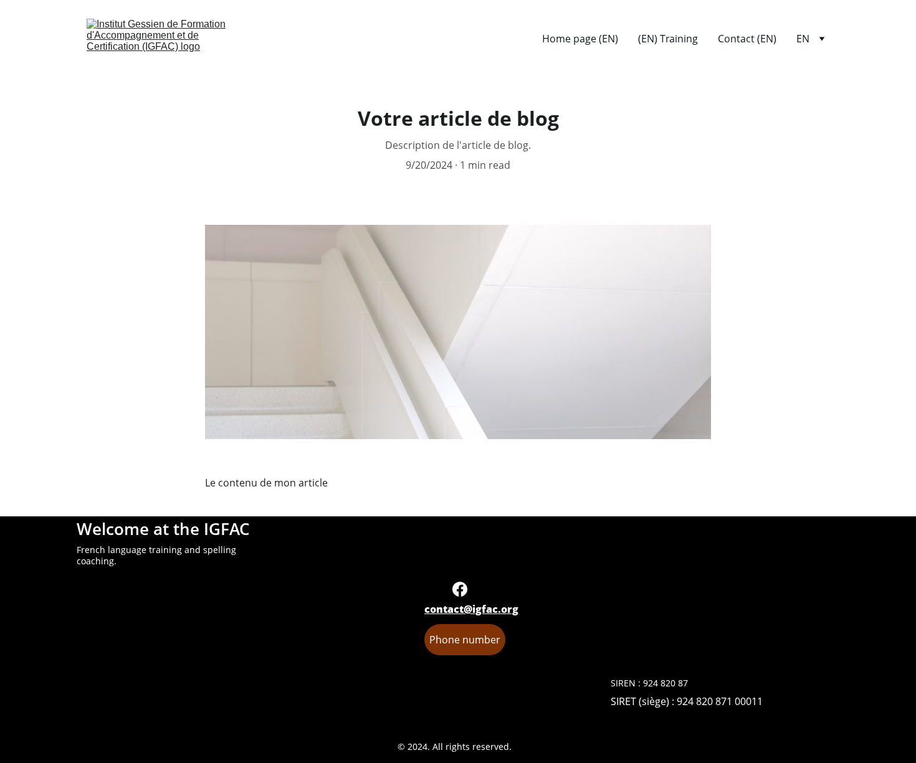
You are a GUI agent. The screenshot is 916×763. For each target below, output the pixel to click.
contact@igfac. (462, 609)
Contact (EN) (747, 38)
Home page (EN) (580, 38)
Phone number (464, 640)
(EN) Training (668, 38)
